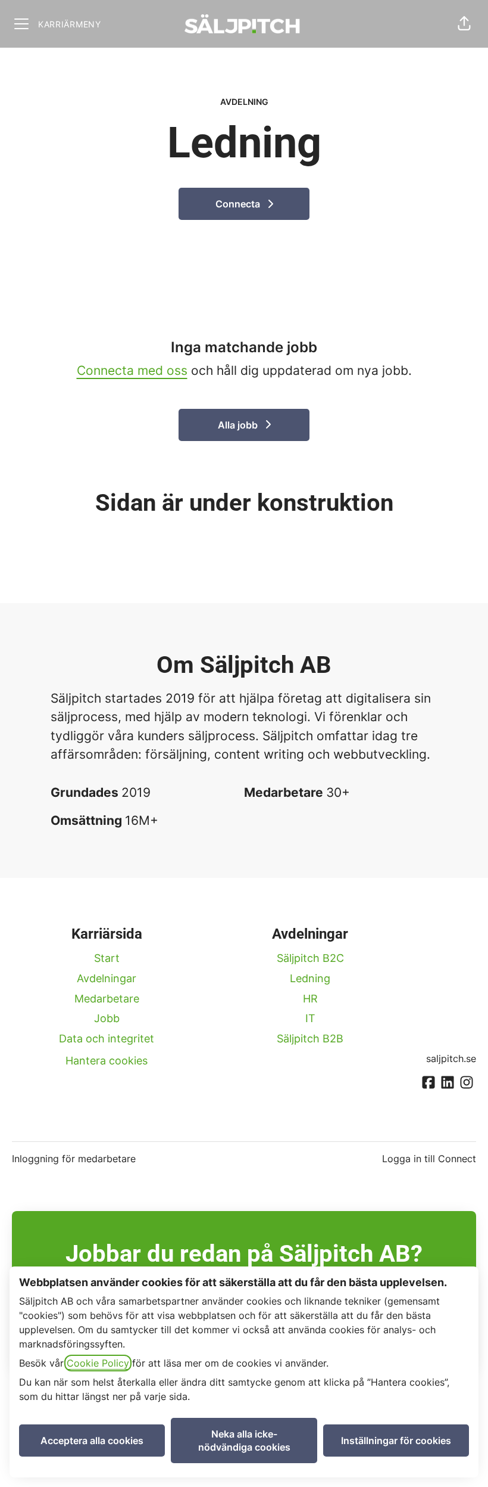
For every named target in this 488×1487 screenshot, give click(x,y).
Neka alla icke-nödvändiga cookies (244, 1440)
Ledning (310, 978)
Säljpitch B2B (310, 1038)
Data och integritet (106, 1038)
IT (310, 1018)
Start (107, 958)
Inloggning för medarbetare (74, 1159)
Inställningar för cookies (396, 1440)
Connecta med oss (132, 370)
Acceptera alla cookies (91, 1440)
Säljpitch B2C (310, 958)
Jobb (107, 1018)
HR (310, 998)
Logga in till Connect (429, 1159)
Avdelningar (106, 978)
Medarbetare (106, 998)
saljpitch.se (451, 1058)
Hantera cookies (106, 1060)
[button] (464, 24)
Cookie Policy (98, 1363)
